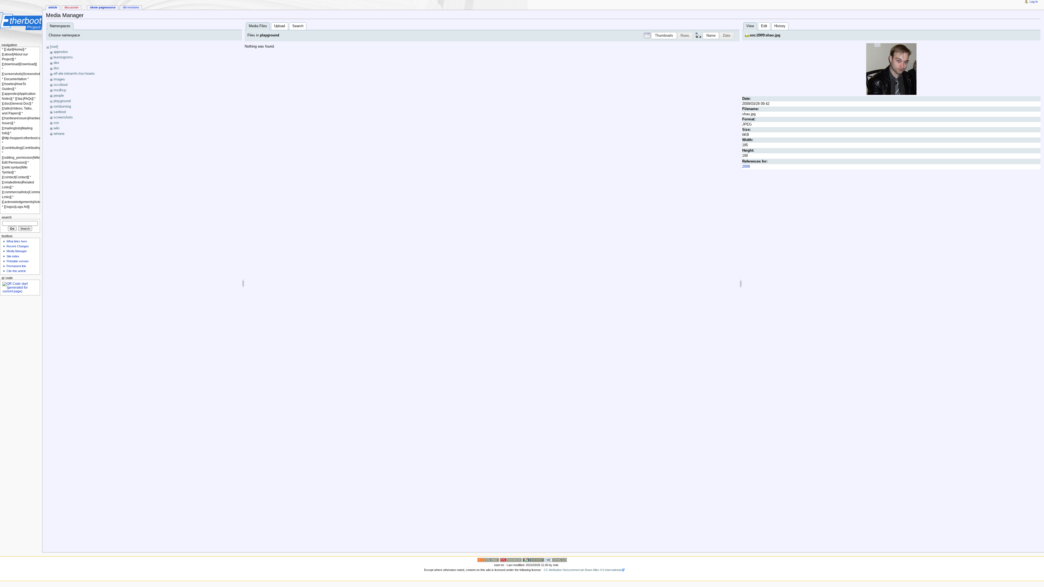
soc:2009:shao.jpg (765, 35)
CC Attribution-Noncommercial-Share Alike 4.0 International (582, 570)
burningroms (63, 57)
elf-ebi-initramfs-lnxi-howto (74, 74)
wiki (57, 128)
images (59, 79)
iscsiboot (61, 85)
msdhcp (60, 90)
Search (297, 26)
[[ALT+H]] (21, 21)
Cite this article (16, 271)
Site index (13, 256)
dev (56, 63)
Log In (1034, 1)
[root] (54, 47)
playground (62, 101)
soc (56, 123)
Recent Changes (18, 246)
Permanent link (16, 266)
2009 (746, 166)
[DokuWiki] (533, 559)
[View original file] (891, 69)
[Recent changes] (488, 559)
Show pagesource (103, 7)
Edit (764, 26)
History (779, 26)
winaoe (59, 134)
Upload (279, 26)
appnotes (61, 52)
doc (56, 68)
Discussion (71, 7)
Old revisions (131, 7)
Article (52, 7)
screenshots (63, 117)
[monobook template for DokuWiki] (511, 559)
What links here (17, 241)
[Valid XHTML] (556, 559)
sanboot (60, 112)
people (59, 96)
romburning (62, 106)
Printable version (18, 261)
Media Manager (17, 251)
